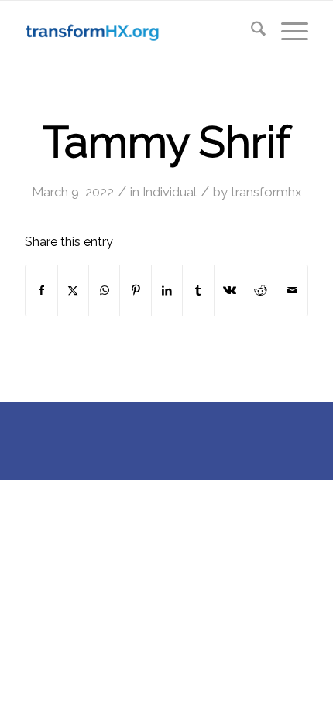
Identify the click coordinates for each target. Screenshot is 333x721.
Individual (169, 192)
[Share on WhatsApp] (104, 290)
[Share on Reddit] (260, 290)
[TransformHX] (138, 32)
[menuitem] (250, 32)
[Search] (250, 32)
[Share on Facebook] (41, 290)
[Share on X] (73, 290)
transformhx (266, 192)
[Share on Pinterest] (135, 290)
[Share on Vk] (230, 290)
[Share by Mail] (291, 290)
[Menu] (287, 32)
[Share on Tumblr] (198, 290)
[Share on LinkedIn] (167, 290)
